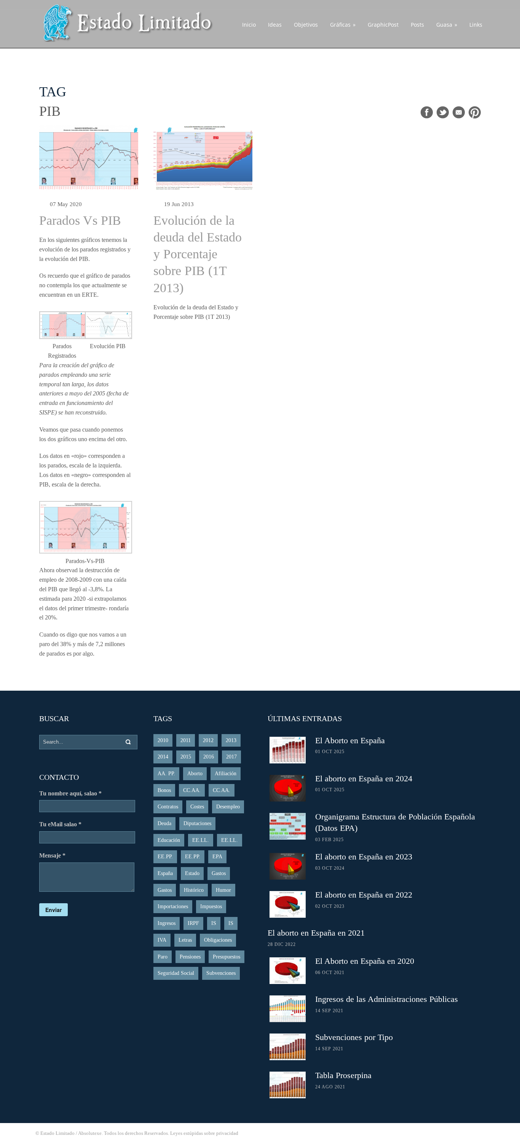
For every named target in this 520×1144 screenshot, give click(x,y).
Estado (192, 873)
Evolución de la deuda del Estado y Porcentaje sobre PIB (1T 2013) (197, 254)
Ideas (275, 24)
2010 (163, 740)
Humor (223, 890)
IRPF (193, 923)
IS (213, 923)
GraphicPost (383, 24)
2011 (185, 740)
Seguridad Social (176, 973)
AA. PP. (166, 773)
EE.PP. (165, 856)
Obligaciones (218, 940)
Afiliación (225, 773)
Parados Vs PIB (80, 220)
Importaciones (173, 906)
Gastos (219, 873)
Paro (162, 957)
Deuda (164, 823)
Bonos (164, 790)
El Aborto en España (350, 740)
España (165, 873)
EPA (217, 856)
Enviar (53, 910)
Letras (185, 940)
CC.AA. (192, 790)
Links (475, 24)
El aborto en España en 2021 (316, 933)
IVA (162, 940)
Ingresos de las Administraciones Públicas (386, 999)
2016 (208, 757)
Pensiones (190, 957)
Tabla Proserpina (343, 1075)
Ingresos (166, 923)
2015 (185, 757)
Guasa (446, 24)
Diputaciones (197, 823)
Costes (197, 807)
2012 (208, 740)
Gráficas (343, 24)
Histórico (194, 890)
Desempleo (228, 807)
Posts (417, 24)
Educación (169, 840)
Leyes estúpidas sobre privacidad (204, 1133)
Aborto (195, 773)
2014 (163, 757)
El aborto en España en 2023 (363, 856)
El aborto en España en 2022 (363, 894)
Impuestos (211, 906)
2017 (231, 757)
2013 (231, 740)
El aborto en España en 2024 (363, 778)
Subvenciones (221, 973)
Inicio (249, 24)
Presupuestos (226, 957)
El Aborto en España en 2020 (364, 961)
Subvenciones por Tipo (354, 1037)
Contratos (168, 807)
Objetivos (306, 24)
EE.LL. (200, 840)
